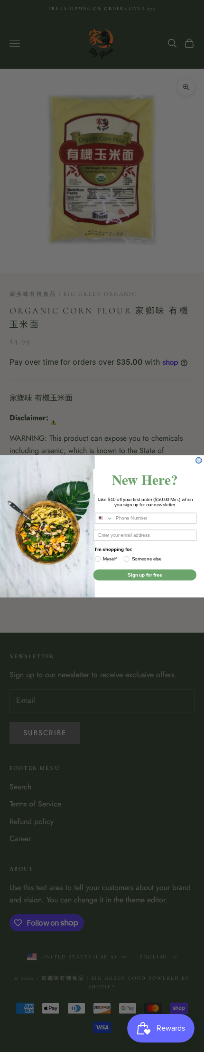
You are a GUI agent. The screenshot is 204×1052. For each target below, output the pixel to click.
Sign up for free (145, 574)
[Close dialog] (199, 460)
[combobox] (104, 518)
